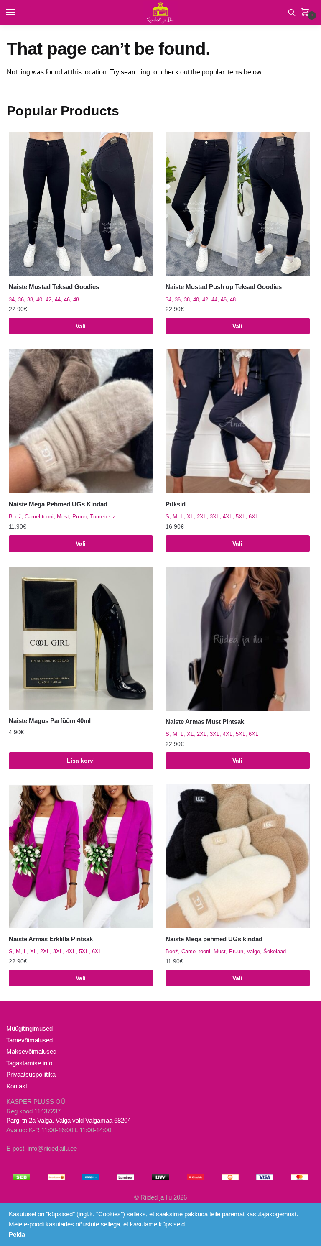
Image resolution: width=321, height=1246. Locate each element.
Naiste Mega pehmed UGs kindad (214, 938)
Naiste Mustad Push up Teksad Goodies (224, 286)
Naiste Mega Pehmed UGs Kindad (58, 504)
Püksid (176, 504)
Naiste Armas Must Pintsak (205, 721)
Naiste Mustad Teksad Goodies (54, 286)
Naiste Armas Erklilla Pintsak (51, 938)
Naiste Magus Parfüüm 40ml (50, 720)
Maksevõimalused (31, 1051)
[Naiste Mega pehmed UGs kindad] (238, 856)
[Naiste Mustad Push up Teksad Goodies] (238, 204)
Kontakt (16, 1086)
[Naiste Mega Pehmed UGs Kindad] (81, 421)
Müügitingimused (29, 1028)
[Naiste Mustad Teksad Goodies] (81, 204)
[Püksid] (238, 421)
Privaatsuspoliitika (31, 1074)
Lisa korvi (81, 760)
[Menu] (18, 12)
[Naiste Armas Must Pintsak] (238, 639)
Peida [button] (17, 1234)
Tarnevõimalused (29, 1040)
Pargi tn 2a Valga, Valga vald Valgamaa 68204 (68, 1120)
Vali (81, 326)
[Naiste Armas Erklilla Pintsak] (81, 856)
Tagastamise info (29, 1063)
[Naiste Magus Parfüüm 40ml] (81, 638)
